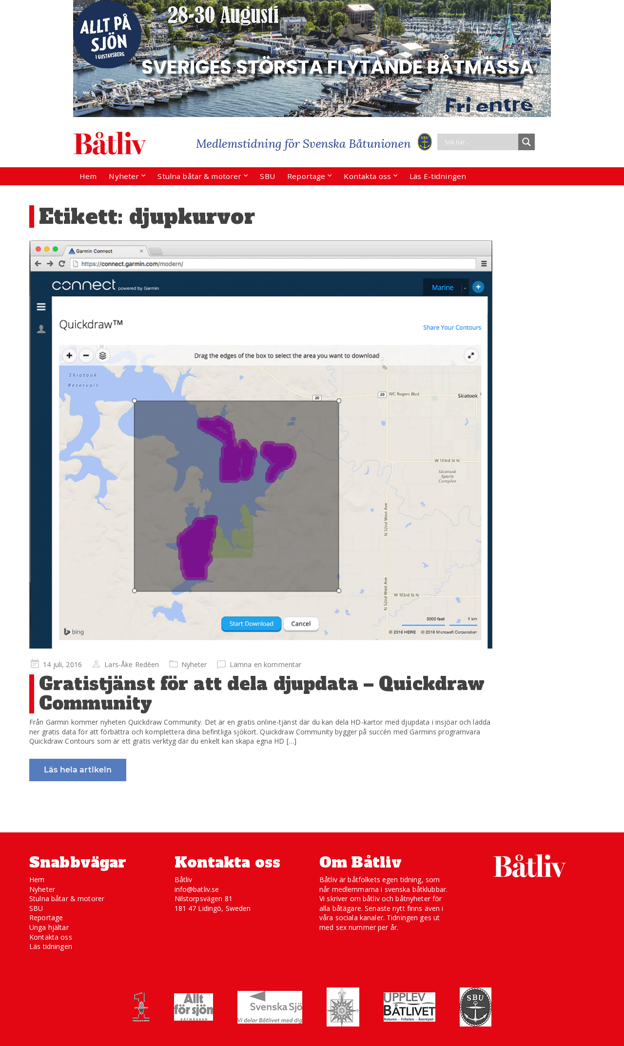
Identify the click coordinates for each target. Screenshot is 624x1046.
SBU (267, 176)
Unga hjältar (49, 927)
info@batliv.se (197, 889)
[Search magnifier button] (526, 142)
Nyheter (124, 176)
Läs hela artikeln (78, 769)
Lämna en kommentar (266, 664)
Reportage (306, 176)
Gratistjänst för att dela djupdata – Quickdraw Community (262, 693)
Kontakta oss (367, 176)
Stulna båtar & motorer (199, 176)
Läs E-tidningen (438, 176)
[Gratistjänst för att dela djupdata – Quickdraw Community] (260, 444)
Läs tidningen (50, 946)
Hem (88, 176)
